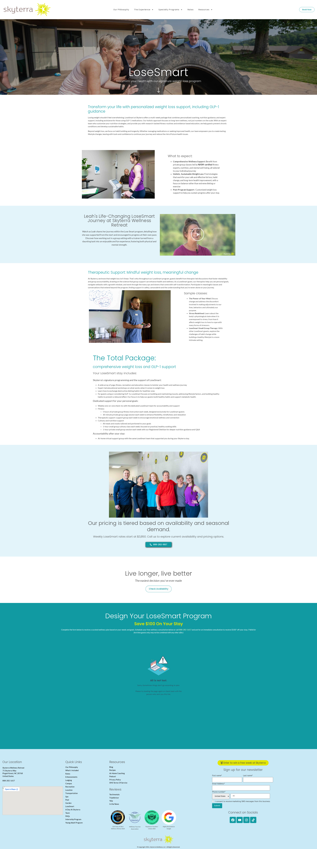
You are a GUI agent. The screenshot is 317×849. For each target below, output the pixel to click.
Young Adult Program (74, 823)
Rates (190, 9)
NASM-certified (205, 164)
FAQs (67, 816)
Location (68, 790)
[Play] (197, 235)
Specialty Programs (168, 9)
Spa (66, 796)
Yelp (111, 801)
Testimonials (114, 794)
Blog (111, 767)
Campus (68, 783)
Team (67, 813)
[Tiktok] (253, 820)
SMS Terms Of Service (118, 783)
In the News (114, 804)
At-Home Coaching (117, 773)
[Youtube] (240, 820)
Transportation (71, 793)
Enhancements (71, 777)
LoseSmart (69, 806)
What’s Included (72, 770)
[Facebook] (233, 820)
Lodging (68, 780)
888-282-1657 (185, 630)
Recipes (112, 770)
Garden (68, 803)
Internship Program (73, 819)
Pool (67, 800)
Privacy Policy (115, 779)
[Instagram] (246, 820)
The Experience (142, 9)
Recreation (69, 787)
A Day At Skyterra (72, 809)
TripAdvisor (114, 798)
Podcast (112, 776)
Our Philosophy (121, 9)
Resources (203, 9)
